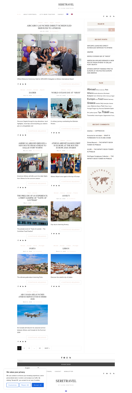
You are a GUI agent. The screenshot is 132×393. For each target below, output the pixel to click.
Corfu (104, 96)
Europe (36, 90)
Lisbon (69, 245)
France (76, 193)
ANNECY (66, 196)
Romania (101, 108)
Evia (96, 99)
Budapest (90, 96)
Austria (96, 93)
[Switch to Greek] (67, 14)
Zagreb (42, 90)
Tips (99, 112)
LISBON (66, 248)
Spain (112, 108)
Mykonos (94, 106)
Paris (102, 106)
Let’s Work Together (47, 14)
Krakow (111, 103)
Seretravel (66, 4)
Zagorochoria (107, 115)
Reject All (25, 385)
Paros (106, 106)
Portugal (41, 245)
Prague (94, 108)
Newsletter (68, 371)
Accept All (38, 385)
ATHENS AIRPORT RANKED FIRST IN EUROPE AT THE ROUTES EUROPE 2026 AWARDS (66, 145)
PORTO (32, 248)
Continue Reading (70, 84)
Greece (58, 22)
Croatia (29, 90)
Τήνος (112, 115)
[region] (25, 379)
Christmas (99, 96)
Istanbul (98, 103)
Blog (19, 14)
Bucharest (106, 93)
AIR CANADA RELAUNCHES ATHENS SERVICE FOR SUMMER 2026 (32, 296)
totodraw (90, 131)
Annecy (62, 193)
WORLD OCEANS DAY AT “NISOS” (66, 92)
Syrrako (95, 112)
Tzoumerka (90, 115)
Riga (98, 108)
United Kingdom (99, 115)
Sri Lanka (90, 112)
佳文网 (89, 149)
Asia (106, 89)
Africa (97, 90)
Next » (47, 348)
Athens (40, 22)
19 (40, 348)
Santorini (107, 108)
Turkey (112, 112)
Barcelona (100, 93)
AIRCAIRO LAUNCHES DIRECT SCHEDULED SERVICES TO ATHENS (49, 26)
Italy (101, 103)
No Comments (54, 31)
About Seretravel (30, 14)
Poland (110, 106)
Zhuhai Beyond (92, 142)
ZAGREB (32, 92)
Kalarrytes (106, 103)
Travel (105, 112)
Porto (35, 245)
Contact (61, 14)
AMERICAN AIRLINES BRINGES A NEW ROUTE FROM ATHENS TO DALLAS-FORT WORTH (32, 145)
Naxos (99, 106)
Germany (110, 99)
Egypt (52, 22)
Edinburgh (108, 96)
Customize (13, 385)
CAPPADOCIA (99, 131)
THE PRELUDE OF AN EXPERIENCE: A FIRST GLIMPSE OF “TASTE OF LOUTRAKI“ (32, 198)
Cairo (46, 22)
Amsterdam (102, 90)
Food (69, 90)
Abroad (22, 90)
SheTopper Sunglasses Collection (97, 156)
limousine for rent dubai (94, 135)
